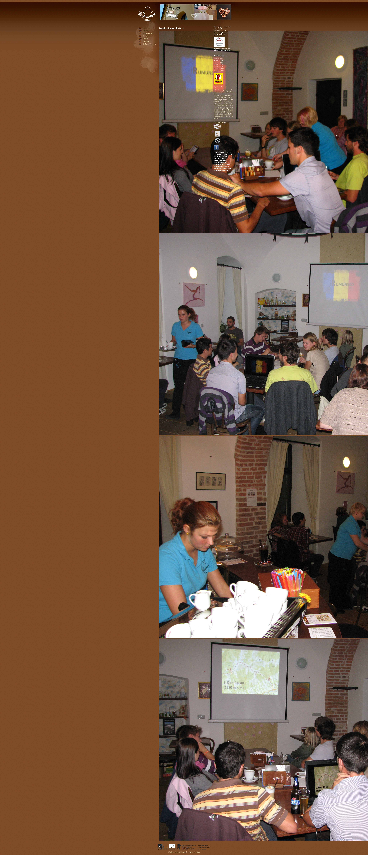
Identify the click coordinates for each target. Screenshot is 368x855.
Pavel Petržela (195, 852)
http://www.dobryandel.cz (221, 87)
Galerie (145, 38)
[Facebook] (216, 149)
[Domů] (147, 13)
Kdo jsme (146, 28)
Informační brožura (220, 122)
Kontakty (146, 36)
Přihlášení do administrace (176, 852)
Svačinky (146, 41)
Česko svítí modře (149, 44)
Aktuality (146, 30)
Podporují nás (148, 33)
